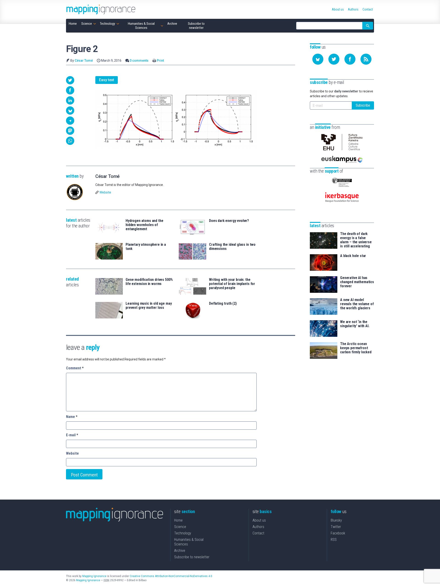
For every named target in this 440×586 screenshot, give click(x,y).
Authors (258, 527)
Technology (182, 533)
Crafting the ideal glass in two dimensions (232, 247)
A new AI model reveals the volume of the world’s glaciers (357, 304)
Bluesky (336, 520)
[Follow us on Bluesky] (317, 59)
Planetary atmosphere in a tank (146, 247)
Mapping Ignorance (94, 576)
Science (180, 527)
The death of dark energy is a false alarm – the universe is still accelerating (356, 240)
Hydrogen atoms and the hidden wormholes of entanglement (144, 225)
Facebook (338, 533)
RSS (334, 539)
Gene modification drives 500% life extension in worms (149, 282)
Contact (258, 533)
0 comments (139, 60)
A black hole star (353, 256)
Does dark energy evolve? (229, 221)
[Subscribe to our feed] (365, 59)
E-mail (72, 435)
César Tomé (84, 60)
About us (259, 520)
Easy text (106, 80)
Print (160, 60)
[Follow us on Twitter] (333, 59)
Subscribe (363, 105)
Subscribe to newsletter (191, 557)
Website (105, 192)
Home (178, 520)
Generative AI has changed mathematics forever (357, 282)
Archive (179, 550)
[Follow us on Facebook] (349, 59)
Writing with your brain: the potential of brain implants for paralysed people (232, 284)
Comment (75, 368)
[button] (70, 80)
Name (71, 417)
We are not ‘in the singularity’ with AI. (354, 324)
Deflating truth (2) (223, 303)
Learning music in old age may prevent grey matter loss (149, 305)
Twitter (336, 527)
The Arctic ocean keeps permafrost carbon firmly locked (355, 348)
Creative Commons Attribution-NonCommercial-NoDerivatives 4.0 (171, 576)
